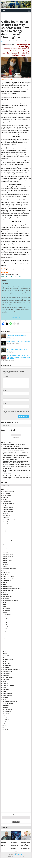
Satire (4, 681)
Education (5, 564)
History (4, 606)
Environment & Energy (8, 576)
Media (4, 639)
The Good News (7, 711)
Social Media (6, 689)
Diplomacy (5, 552)
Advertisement (6, 493)
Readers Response (7, 671)
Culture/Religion (7, 542)
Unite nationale (7, 723)
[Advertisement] (16, 14)
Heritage (5, 604)
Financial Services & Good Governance (12, 588)
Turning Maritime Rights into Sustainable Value (15, 455)
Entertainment (6, 572)
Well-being (5, 725)
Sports (4, 699)
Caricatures (5, 513)
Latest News (6, 622)
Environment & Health (8, 578)
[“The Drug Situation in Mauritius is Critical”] (6, 835)
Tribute (4, 721)
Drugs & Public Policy (8, 556)
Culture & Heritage (8, 540)
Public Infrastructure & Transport (11, 669)
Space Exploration (7, 695)
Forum (4, 592)
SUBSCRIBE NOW (16, 317)
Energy (4, 570)
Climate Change (7, 521)
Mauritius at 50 (6, 637)
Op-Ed (4, 651)
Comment (5, 523)
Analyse (5, 499)
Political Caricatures (8, 659)
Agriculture (5, 497)
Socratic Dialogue (7, 693)
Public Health (6, 667)
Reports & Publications (8, 677)
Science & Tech (6, 683)
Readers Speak (6, 673)
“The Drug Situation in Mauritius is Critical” (14, 444)
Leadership (5, 626)
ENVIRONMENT (6, 574)
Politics (4, 661)
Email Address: (7, 397)
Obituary (5, 647)
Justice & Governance (8, 618)
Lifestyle (5, 628)
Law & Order (6, 624)
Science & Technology (8, 685)
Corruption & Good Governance (11, 529)
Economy (5, 558)
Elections (5, 566)
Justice (4, 616)
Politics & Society (7, 663)
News (4, 643)
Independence (6, 610)
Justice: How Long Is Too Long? (11, 446)
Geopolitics (5, 594)
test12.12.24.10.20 (20, 856)
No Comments (4, 338)
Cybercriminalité (7, 544)
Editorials (5, 562)
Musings (5, 641)
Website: (5, 403)
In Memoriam (6, 608)
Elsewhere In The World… (9, 568)
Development (6, 548)
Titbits (4, 715)
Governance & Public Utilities (10, 600)
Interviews (5, 612)
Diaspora (5, 550)
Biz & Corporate (7, 501)
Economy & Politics (7, 560)
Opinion (5, 653)
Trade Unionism (7, 717)
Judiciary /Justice (7, 614)
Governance (6, 598)
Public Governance (7, 665)
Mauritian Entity (7, 473)
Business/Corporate (8, 511)
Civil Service (6, 517)
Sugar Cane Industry (8, 703)
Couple (4, 531)
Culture (4, 536)
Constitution (6, 525)
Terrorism (5, 707)
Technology (6, 705)
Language (5, 620)
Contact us (10, 856)
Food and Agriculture (8, 590)
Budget (4, 505)
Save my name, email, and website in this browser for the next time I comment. (16, 412)
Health (4, 602)
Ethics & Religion (7, 580)
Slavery (4, 687)
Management (6, 630)
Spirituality (5, 697)
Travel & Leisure (7, 719)
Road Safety (6, 679)
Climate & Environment (9, 519)
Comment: (6, 376)
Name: (5, 390)
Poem (4, 657)
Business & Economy (8, 507)
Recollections (6, 675)
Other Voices (6, 655)
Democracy (5, 546)
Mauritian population (8, 635)
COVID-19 (5, 534)
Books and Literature (8, 503)
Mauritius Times (18, 854)
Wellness (5, 727)
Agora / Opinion (7, 495)
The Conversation (5, 40)
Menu (3, 10)
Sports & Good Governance (10, 701)
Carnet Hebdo (6, 515)
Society (4, 691)
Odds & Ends (6, 649)
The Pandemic (6, 713)
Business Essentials (8, 509)
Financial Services (7, 586)
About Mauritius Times (8, 491)
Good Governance (7, 596)
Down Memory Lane (8, 554)
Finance (4, 584)
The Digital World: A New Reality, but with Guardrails (16, 464)
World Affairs (6, 729)
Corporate (5, 527)
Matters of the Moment (9, 633)
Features (5, 582)
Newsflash (5, 645)
